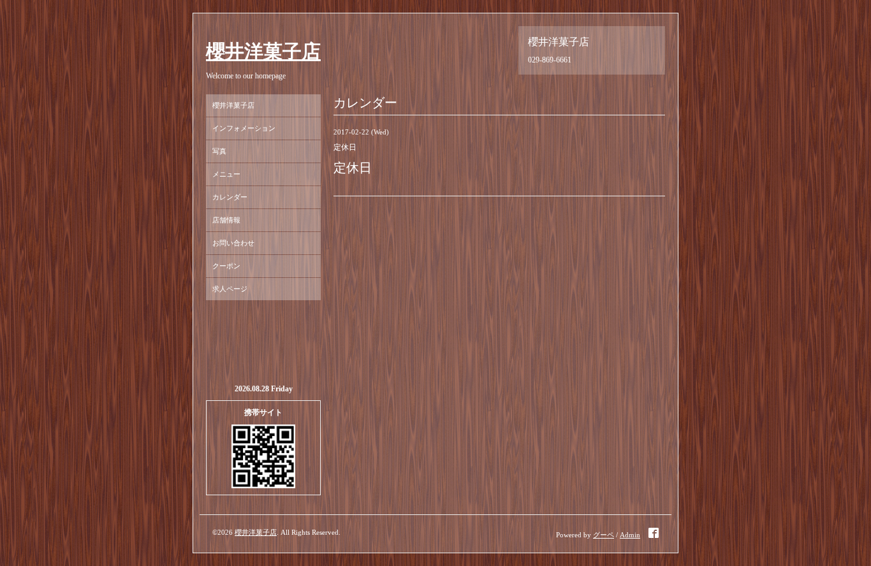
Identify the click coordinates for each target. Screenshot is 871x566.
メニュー (226, 174)
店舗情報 (226, 220)
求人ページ (229, 289)
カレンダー (229, 197)
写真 (219, 151)
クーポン (226, 266)
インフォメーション (243, 128)
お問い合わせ (233, 243)
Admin (630, 535)
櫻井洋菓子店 (263, 51)
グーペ (603, 535)
